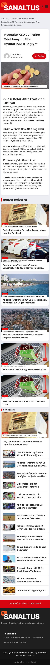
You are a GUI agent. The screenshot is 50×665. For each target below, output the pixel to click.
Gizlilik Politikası (11, 642)
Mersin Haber (19, 662)
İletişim (23, 642)
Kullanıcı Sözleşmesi (20, 637)
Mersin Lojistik (31, 662)
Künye (6, 637)
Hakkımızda (37, 637)
